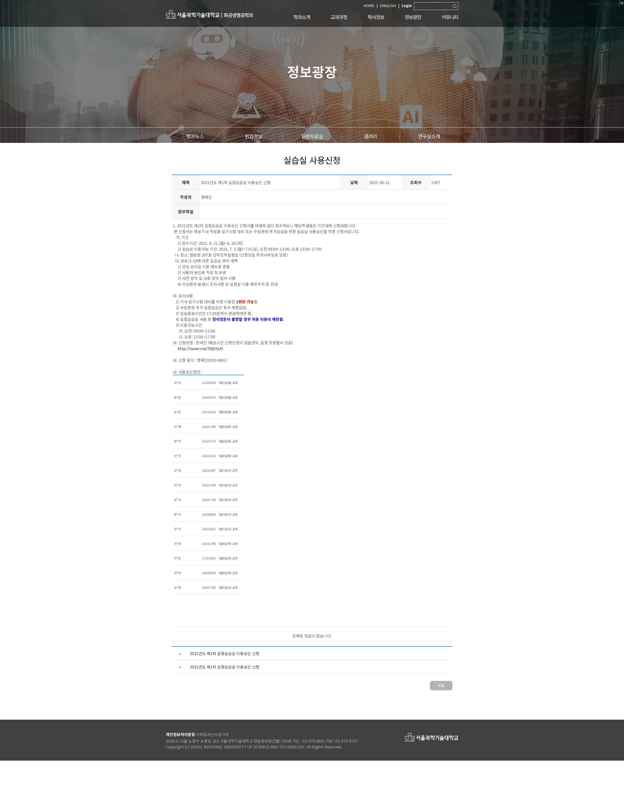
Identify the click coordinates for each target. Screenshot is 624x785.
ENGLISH (388, 5)
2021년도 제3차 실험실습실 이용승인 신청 (224, 653)
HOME (368, 5)
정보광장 (413, 16)
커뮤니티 (450, 16)
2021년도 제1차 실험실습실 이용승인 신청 (224, 667)
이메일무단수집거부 (212, 734)
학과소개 (301, 16)
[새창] (192, 14)
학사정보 (376, 16)
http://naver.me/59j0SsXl (200, 348)
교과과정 (339, 16)
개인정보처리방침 (180, 734)
